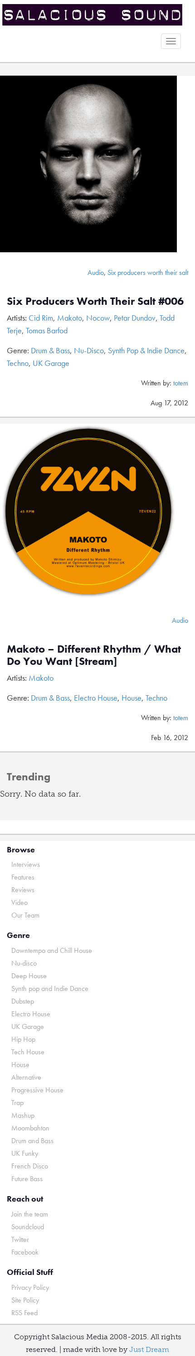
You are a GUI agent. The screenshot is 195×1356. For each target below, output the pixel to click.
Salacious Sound (94, 14)
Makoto (69, 318)
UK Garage (51, 363)
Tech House (27, 1052)
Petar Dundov (135, 318)
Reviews (22, 889)
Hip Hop (23, 1039)
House (131, 697)
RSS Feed (24, 1313)
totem (180, 383)
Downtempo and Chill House (51, 950)
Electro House (95, 697)
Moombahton (30, 1128)
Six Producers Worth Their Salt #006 (95, 301)
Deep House (29, 976)
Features (22, 877)
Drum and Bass (32, 1140)
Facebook (25, 1252)
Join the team (29, 1214)
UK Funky (24, 1153)
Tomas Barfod (47, 330)
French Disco (29, 1166)
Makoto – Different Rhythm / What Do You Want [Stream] (94, 655)
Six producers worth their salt (147, 272)
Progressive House (37, 1090)
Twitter (20, 1239)
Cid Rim (41, 318)
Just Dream (149, 1349)
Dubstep (22, 1001)
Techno (18, 363)
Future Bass (27, 1178)
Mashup (22, 1115)
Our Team (25, 915)
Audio (96, 272)
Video (19, 902)
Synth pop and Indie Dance (49, 988)
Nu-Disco (89, 350)
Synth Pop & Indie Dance (146, 350)
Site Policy (25, 1300)
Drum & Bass (50, 350)
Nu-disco (24, 963)
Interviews (25, 864)
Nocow (98, 318)
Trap (17, 1102)
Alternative (26, 1077)
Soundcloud (27, 1226)
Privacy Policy (30, 1287)
